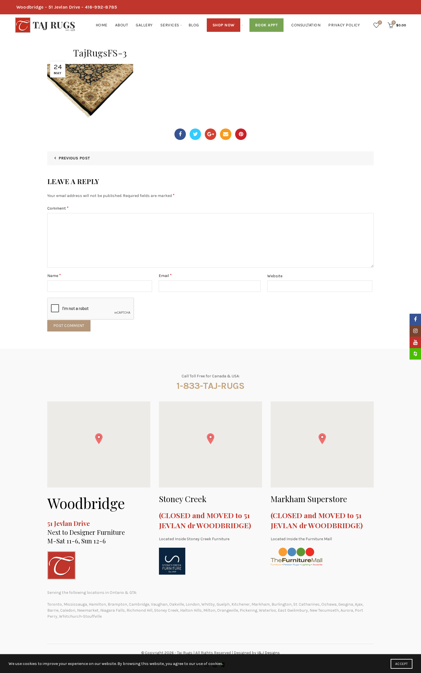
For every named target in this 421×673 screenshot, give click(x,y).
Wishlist (380, 22)
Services (169, 25)
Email (165, 275)
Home (101, 25)
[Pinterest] (241, 134)
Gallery (144, 25)
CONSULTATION (305, 25)
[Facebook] (180, 134)
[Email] (225, 134)
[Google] (210, 134)
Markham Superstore (309, 498)
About (121, 25)
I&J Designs (268, 652)
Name (54, 275)
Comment (58, 208)
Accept (401, 664)
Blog (193, 25)
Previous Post (74, 158)
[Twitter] (195, 134)
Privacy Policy (344, 25)
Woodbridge (86, 503)
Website (274, 276)
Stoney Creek (182, 498)
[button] (99, 438)
